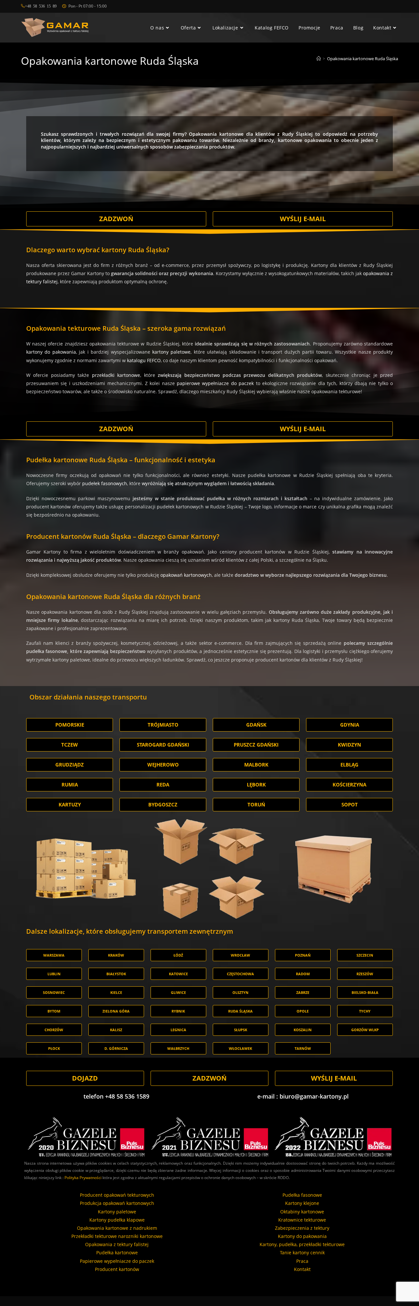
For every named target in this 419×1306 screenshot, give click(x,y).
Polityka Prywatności (82, 1177)
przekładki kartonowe (116, 375)
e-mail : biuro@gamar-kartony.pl (303, 1096)
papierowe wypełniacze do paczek (215, 383)
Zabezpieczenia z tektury (302, 1228)
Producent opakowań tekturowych (117, 1195)
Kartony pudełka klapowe (117, 1220)
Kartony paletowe (117, 1212)
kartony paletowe (171, 352)
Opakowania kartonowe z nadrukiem (117, 1228)
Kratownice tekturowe (302, 1220)
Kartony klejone (302, 1203)
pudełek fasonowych (104, 483)
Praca (302, 1261)
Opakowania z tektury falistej (117, 1244)
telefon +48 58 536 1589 (116, 1096)
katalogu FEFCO (144, 360)
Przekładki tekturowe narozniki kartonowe (117, 1236)
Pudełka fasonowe (302, 1195)
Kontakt (302, 1269)
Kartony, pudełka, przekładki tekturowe (302, 1244)
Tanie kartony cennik (302, 1252)
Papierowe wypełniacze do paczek (117, 1261)
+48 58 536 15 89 (41, 6)
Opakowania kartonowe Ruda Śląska (362, 59)
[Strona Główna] (319, 59)
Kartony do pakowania (302, 1236)
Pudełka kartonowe (117, 1252)
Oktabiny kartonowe (302, 1212)
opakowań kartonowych (186, 575)
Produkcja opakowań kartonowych (117, 1203)
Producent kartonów (117, 1269)
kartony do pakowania (51, 352)
